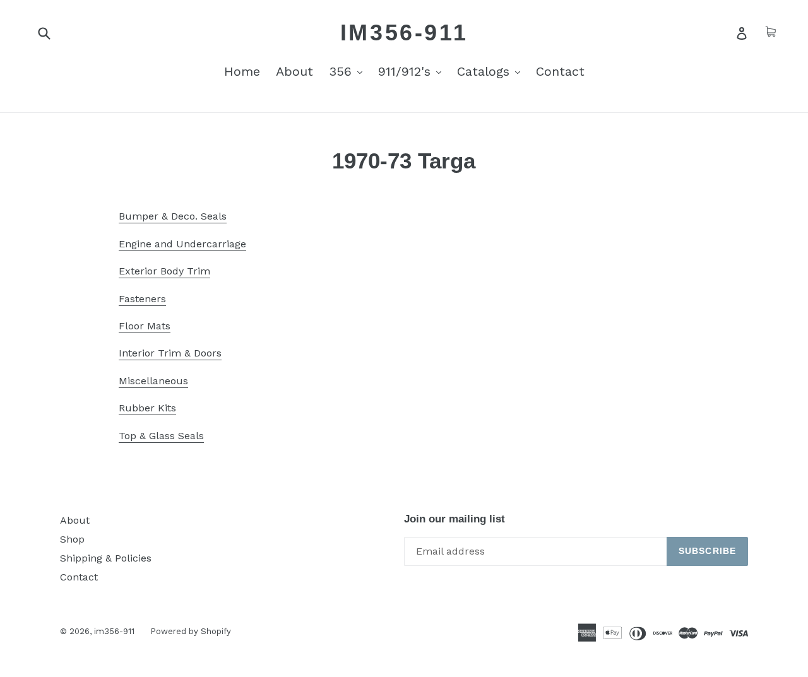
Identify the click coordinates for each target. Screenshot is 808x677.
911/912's (413, 71)
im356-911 (404, 32)
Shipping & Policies (106, 558)
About (294, 71)
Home (242, 71)
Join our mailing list (454, 519)
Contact (560, 71)
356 (349, 71)
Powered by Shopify (190, 631)
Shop (72, 539)
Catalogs (491, 71)
